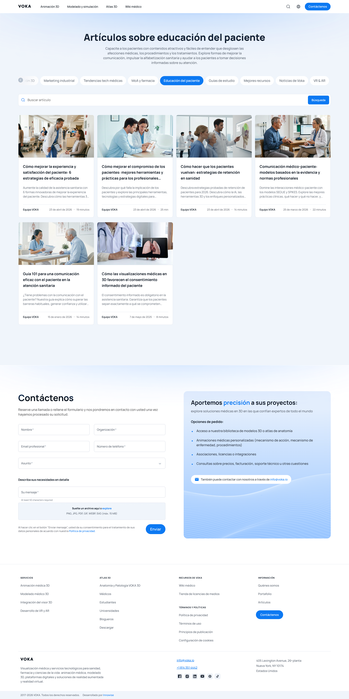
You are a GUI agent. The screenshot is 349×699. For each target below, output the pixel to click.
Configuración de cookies (196, 640)
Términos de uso (190, 623)
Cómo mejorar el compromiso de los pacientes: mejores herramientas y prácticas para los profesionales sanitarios (133, 172)
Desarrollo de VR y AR (34, 611)
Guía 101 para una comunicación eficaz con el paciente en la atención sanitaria (51, 279)
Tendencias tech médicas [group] (103, 80)
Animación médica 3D (35, 585)
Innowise (108, 695)
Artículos (264, 602)
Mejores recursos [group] (257, 80)
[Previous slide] (20, 81)
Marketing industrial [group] (59, 80)
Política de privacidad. (82, 531)
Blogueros (107, 619)
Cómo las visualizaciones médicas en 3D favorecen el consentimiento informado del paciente (134, 279)
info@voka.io (279, 479)
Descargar (107, 627)
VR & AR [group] (319, 80)
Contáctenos (269, 615)
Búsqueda (318, 100)
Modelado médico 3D (34, 594)
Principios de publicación (196, 632)
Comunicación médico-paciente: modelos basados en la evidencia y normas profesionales (290, 172)
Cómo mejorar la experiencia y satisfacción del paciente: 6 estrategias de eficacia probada (51, 172)
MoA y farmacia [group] (143, 80)
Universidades (109, 611)
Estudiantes (108, 602)
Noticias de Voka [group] (291, 80)
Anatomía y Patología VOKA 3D (120, 585)
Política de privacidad (193, 615)
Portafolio (265, 594)
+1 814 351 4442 (187, 668)
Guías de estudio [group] (222, 80)
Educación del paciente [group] (182, 80)
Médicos (105, 594)
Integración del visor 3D (36, 602)
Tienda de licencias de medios (199, 594)
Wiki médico (187, 585)
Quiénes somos (268, 585)
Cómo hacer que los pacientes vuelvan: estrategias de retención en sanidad (210, 172)
